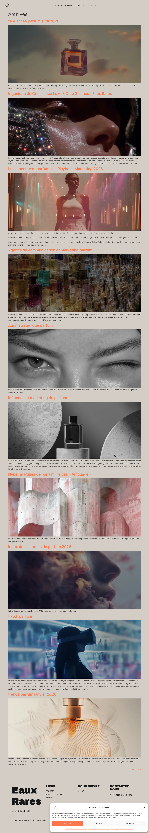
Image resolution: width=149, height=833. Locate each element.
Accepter (67, 823)
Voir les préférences (130, 823)
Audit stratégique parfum (30, 325)
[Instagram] (83, 791)
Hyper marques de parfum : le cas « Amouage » (49, 474)
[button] (144, 808)
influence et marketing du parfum (37, 397)
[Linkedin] (79, 791)
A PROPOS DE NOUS (74, 5)
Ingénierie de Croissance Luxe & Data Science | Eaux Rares (60, 93)
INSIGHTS (91, 5)
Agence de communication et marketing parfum (50, 250)
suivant (136, 769)
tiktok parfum (20, 616)
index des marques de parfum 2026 (39, 546)
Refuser (99, 823)
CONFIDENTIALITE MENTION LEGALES (76, 829)
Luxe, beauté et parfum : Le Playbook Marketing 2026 (55, 169)
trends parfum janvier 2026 (32, 694)
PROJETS (57, 5)
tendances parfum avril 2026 (33, 21)
